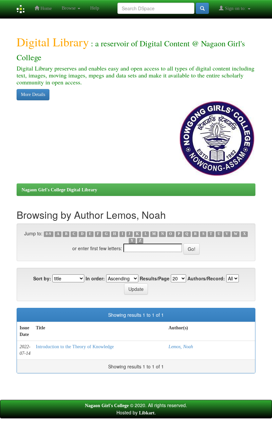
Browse (69, 8)
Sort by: (42, 278)
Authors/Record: (206, 278)
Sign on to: (235, 8)
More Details (33, 94)
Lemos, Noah (181, 346)
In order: (95, 278)
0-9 (48, 234)
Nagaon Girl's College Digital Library (59, 189)
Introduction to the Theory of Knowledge (75, 346)
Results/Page (155, 278)
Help (94, 8)
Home (45, 8)
